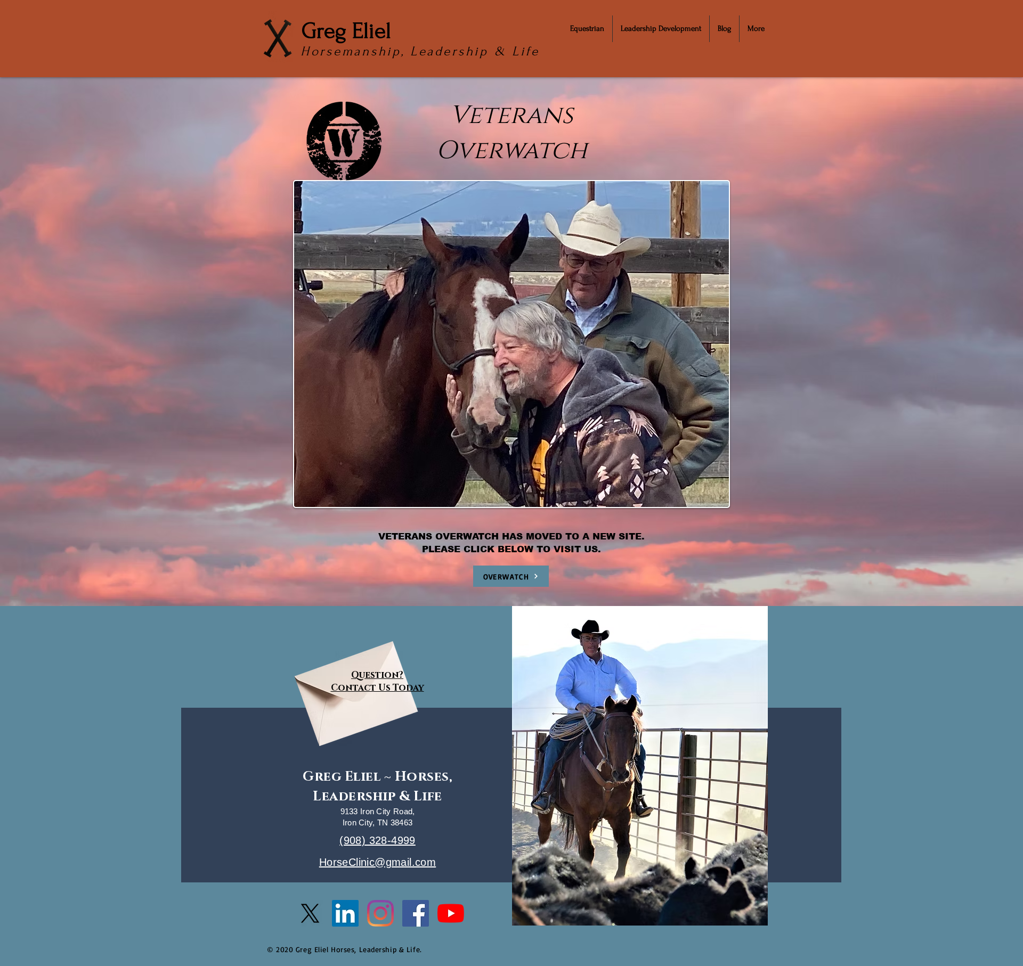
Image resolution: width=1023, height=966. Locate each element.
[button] (587, 28)
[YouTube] (450, 913)
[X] (310, 913)
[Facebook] (415, 913)
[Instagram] (380, 913)
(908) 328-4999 (377, 840)
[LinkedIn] (345, 913)
